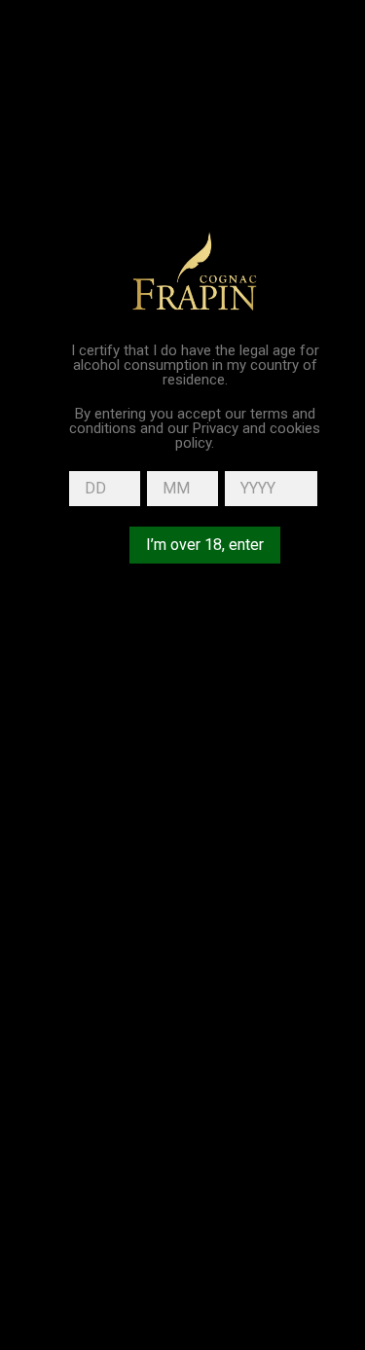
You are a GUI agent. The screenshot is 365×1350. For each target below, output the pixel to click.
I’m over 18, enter (205, 544)
